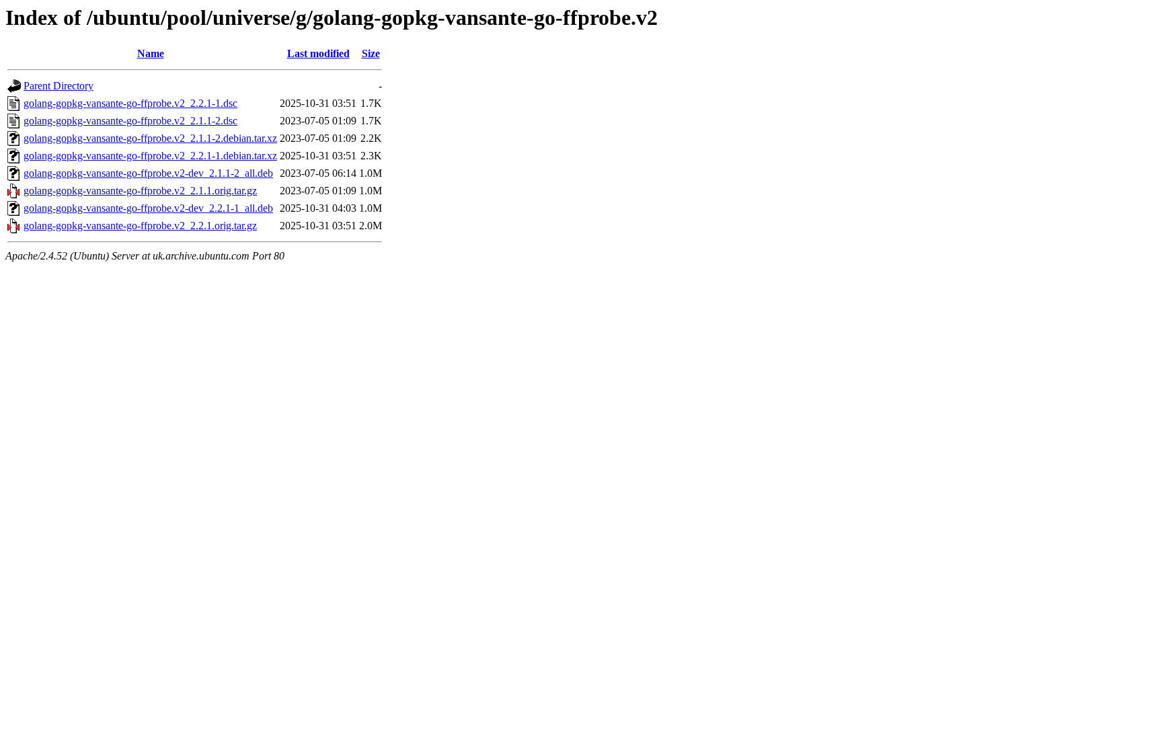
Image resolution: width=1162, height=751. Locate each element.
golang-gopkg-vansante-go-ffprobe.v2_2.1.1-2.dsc (130, 120)
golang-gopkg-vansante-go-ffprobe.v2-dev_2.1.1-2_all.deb (148, 173)
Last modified (318, 53)
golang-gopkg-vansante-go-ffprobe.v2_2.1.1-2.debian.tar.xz (150, 138)
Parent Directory (58, 85)
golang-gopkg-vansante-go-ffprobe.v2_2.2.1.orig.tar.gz (140, 225)
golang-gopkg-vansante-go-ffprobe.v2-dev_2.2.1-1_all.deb (148, 208)
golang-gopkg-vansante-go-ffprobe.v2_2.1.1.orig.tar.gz (140, 190)
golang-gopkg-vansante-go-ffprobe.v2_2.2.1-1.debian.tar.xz (150, 155)
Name (150, 53)
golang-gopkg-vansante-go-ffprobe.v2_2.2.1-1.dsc (130, 103)
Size (371, 53)
